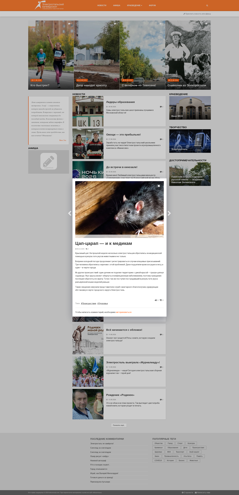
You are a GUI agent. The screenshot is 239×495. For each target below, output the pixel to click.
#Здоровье (102, 303)
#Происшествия (88, 303)
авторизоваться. (124, 312)
